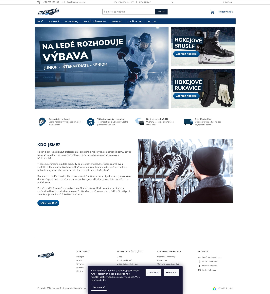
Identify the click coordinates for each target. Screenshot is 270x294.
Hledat (161, 11)
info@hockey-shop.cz (212, 257)
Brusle (79, 260)
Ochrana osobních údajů (168, 264)
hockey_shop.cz (209, 270)
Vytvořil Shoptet (225, 288)
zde (103, 280)
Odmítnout (153, 272)
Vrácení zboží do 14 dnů (127, 264)
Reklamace (145, 2)
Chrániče (80, 264)
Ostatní (79, 271)
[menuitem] (40, 21)
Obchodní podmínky (124, 2)
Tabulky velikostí (124, 260)
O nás (119, 256)
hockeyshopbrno (209, 265)
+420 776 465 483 (210, 261)
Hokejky (80, 256)
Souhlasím (171, 272)
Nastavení (98, 287)
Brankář (80, 267)
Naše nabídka (48, 202)
